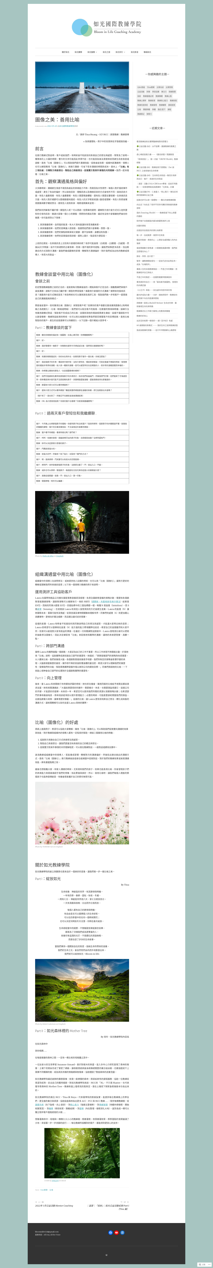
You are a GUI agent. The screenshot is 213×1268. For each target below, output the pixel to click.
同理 (148, 92)
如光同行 (119, 52)
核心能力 (74, 1104)
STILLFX (55, 1181)
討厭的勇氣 (141, 225)
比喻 (51, 1190)
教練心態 (168, 96)
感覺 (39, 609)
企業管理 (169, 87)
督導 (82, 1108)
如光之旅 (106, 52)
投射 (139, 96)
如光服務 (91, 52)
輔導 (51, 1108)
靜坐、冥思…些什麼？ (146, 256)
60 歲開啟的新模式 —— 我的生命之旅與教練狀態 (157, 325)
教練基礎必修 (148, 96)
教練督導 (153, 105)
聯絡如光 (147, 52)
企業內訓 (160, 87)
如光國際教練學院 (66, 126)
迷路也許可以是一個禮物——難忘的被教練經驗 (156, 200)
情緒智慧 (103, 1104)
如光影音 (134, 52)
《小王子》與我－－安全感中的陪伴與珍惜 (154, 290)
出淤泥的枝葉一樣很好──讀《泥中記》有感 (155, 320)
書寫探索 (171, 105)
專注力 (164, 92)
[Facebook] (110, 1232)
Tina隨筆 (44, 1190)
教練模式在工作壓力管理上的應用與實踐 (153, 311)
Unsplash (59, 556)
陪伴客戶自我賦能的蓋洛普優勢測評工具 (153, 221)
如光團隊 (78, 52)
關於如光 (65, 52)
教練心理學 (141, 100)
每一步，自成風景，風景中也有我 (150, 235)
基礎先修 (39, 1104)
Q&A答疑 (141, 87)
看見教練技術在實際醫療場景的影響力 (152, 141)
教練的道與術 (142, 105)
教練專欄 (159, 96)
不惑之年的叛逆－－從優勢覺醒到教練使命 (154, 277)
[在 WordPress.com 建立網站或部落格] (106, 1255)
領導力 (149, 114)
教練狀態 (173, 100)
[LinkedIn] (122, 1232)
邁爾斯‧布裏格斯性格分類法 (106, 601)
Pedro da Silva (48, 556)
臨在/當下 (161, 109)
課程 (169, 109)
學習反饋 (155, 92)
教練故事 (151, 100)
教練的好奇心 (142, 316)
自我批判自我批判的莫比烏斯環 (149, 230)
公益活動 (140, 92)
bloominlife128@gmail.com (47, 1232)
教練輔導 (162, 105)
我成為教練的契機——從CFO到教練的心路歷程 (156, 330)
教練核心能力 (162, 100)
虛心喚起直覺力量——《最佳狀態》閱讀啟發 (155, 154)
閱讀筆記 (140, 114)
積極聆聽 (146, 109)
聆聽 (154, 109)
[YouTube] (116, 1232)
